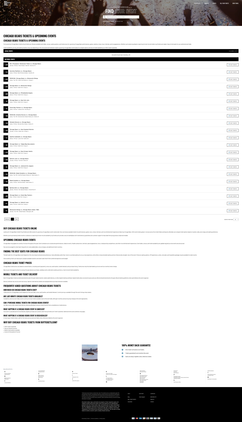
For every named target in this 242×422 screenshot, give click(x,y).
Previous (7, 219)
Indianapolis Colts (75, 377)
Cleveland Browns (41, 371)
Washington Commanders (212, 379)
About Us (152, 399)
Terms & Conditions (94, 418)
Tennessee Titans (210, 375)
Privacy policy (102, 418)
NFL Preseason (176, 372)
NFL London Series (143, 380)
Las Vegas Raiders (109, 378)
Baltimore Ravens (7, 378)
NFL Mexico (142, 382)
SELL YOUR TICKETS (132, 399)
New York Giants (142, 377)
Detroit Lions (40, 377)
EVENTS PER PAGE (228, 219)
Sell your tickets (224, 3)
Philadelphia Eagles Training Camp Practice (181, 377)
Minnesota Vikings (143, 371)
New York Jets (142, 378)
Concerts (206, 3)
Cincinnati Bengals (41, 370)
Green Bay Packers (41, 381)
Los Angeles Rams (109, 380)
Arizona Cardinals (7, 373)
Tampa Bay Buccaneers (212, 374)
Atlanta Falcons (7, 374)
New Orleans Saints (143, 376)
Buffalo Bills (6, 379)
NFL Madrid (142, 381)
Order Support (142, 397)
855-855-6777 (197, 3)
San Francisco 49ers (177, 382)
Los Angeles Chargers (109, 379)
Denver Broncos (41, 376)
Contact (152, 401)
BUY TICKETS (233, 64)
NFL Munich (176, 370)
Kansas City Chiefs (109, 373)
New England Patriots (143, 375)
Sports (214, 3)
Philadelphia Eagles (177, 376)
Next (17, 219)
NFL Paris (175, 371)
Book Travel (236, 3)
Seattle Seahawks (211, 370)
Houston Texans (75, 373)
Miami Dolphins (142, 370)
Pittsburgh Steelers (177, 378)
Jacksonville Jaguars (75, 380)
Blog (129, 397)
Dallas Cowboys (41, 375)
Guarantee (130, 401)
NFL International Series (144, 379)
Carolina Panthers (7, 382)
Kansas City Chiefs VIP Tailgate (111, 374)
